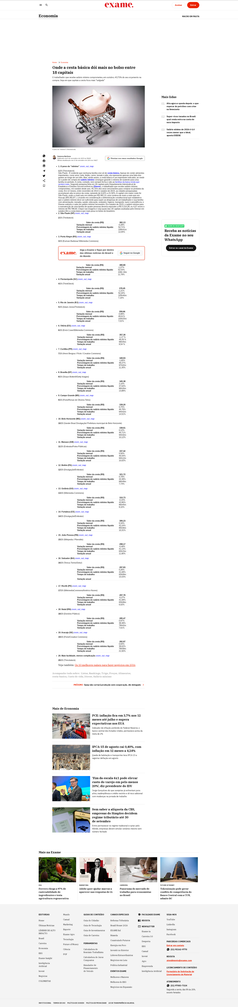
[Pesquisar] (47, 5)
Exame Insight (45, 958)
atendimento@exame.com (179, 960)
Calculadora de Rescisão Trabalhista (93, 951)
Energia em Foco (118, 945)
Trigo (104, 673)
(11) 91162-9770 (179, 949)
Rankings (94, 673)
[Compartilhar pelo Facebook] (44, 160)
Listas (84, 673)
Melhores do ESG (118, 982)
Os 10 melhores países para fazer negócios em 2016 (105, 665)
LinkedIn (171, 924)
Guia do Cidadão (91, 920)
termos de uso (59, 1003)
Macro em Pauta (190, 16)
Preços (113, 673)
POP (65, 954)
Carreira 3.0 (147, 936)
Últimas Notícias (46, 925)
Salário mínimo (102, 676)
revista (146, 920)
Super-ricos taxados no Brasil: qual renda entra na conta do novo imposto (181, 119)
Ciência (66, 949)
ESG (41, 953)
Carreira (42, 943)
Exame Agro (69, 934)
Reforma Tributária (119, 920)
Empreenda (147, 966)
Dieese (88, 676)
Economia (48, 15)
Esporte (67, 929)
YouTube (171, 919)
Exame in (146, 931)
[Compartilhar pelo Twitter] (44, 175)
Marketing (68, 924)
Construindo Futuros (120, 940)
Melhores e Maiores (119, 977)
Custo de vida (75, 676)
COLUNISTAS (45, 981)
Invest (42, 971)
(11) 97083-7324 (179, 985)
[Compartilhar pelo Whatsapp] (44, 155)
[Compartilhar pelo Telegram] (44, 170)
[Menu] (41, 5)
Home (54, 62)
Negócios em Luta (118, 960)
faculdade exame (151, 914)
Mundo (66, 914)
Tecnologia (68, 939)
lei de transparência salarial (121, 1003)
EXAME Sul (115, 930)
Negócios (43, 976)
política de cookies (75, 1003)
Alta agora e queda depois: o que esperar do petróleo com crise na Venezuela (183, 106)
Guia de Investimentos (94, 930)
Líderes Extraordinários (121, 955)
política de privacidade (96, 1003)
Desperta (146, 941)
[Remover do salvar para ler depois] (44, 185)
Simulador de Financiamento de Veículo (91, 968)
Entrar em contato (175, 945)
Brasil (41, 938)
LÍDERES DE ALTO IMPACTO (47, 932)
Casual (66, 919)
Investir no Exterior (119, 950)
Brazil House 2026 (119, 925)
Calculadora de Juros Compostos (93, 958)
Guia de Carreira (91, 935)
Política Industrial (118, 965)
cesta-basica (59, 676)
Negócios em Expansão (121, 987)
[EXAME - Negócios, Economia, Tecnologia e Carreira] (119, 5)
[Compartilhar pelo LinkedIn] (44, 165)
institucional (45, 1003)
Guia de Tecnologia (93, 925)
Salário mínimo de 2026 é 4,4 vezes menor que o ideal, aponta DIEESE (180, 132)
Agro (144, 961)
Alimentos (124, 673)
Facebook (171, 934)
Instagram (171, 929)
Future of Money (71, 944)
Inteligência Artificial (44, 964)
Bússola (114, 935)
